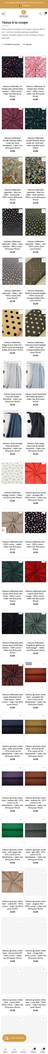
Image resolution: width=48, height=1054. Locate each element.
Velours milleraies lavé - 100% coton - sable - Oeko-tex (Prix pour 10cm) (12, 545)
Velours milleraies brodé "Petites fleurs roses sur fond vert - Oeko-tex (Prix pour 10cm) (35, 143)
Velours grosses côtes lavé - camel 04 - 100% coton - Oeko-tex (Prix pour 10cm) (12, 905)
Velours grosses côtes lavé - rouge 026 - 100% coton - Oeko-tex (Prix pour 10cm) (35, 954)
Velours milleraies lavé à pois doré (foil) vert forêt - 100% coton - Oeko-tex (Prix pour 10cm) (12, 596)
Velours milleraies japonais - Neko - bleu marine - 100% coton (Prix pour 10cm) (12, 245)
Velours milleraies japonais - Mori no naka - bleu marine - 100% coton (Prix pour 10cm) (36, 195)
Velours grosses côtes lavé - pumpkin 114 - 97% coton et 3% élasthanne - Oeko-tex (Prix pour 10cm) (35, 699)
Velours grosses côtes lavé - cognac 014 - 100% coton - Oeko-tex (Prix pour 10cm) (35, 905)
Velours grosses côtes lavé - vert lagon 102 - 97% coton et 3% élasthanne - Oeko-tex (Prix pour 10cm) (12, 854)
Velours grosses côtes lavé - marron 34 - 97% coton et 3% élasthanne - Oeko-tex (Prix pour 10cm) (35, 803)
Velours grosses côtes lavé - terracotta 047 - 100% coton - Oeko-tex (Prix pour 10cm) (12, 954)
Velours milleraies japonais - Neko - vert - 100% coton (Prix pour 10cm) (35, 245)
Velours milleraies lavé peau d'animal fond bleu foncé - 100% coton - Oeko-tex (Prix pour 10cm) (12, 699)
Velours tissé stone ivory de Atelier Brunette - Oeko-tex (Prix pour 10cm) (12, 398)
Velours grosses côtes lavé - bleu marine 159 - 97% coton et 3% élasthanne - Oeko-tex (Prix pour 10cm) (12, 751)
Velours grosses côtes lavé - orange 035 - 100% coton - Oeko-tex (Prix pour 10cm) (35, 496)
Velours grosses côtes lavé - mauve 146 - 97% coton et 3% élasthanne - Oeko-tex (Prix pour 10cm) (12, 803)
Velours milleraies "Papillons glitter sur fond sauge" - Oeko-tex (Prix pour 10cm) (35, 646)
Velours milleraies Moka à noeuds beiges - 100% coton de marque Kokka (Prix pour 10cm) (35, 295)
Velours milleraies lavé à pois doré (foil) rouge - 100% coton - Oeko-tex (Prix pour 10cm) (35, 596)
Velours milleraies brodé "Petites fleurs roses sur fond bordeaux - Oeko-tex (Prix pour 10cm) (12, 143)
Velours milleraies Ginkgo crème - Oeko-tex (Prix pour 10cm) (12, 495)
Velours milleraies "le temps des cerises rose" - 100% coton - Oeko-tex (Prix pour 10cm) (35, 91)
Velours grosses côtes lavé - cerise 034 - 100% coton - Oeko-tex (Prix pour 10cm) (12, 1004)
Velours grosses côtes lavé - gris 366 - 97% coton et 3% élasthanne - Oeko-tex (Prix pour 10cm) (35, 854)
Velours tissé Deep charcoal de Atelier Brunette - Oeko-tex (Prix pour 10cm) (35, 447)
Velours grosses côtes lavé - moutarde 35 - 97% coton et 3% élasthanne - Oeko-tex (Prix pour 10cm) (35, 751)
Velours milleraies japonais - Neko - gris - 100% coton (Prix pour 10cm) (12, 294)
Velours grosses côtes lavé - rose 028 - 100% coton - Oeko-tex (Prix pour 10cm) (35, 1004)
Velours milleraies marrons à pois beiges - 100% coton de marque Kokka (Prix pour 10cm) (35, 347)
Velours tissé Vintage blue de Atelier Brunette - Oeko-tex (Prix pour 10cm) (12, 447)
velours (28, 44)
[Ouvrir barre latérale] (3, 530)
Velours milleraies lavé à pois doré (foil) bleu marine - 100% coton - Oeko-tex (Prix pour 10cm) (12, 648)
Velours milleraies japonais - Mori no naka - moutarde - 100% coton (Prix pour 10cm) (12, 195)
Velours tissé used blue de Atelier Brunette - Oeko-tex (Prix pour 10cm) (35, 398)
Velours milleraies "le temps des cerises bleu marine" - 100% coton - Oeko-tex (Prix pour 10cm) (12, 91)
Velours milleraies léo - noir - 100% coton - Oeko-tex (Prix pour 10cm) (35, 545)
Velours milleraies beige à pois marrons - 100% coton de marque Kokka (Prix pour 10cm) (12, 346)
